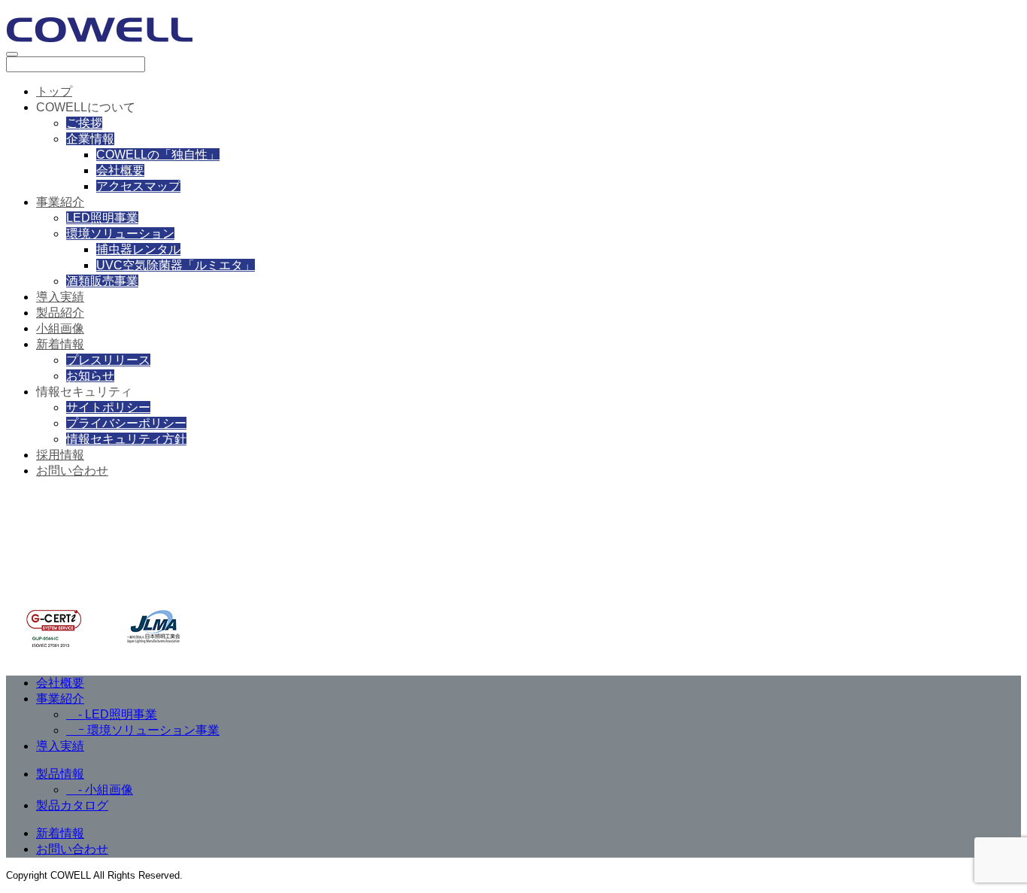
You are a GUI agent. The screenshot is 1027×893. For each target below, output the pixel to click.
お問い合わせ (72, 470)
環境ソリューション (120, 233)
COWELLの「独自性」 (158, 154)
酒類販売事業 (102, 281)
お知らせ (90, 375)
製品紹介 (60, 312)
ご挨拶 (84, 123)
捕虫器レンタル (138, 249)
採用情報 (60, 454)
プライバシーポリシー (126, 423)
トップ (54, 91)
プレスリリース (108, 360)
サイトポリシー (108, 407)
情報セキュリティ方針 (126, 439)
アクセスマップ (138, 186)
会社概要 (120, 170)
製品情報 (60, 773)
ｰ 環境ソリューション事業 (143, 730)
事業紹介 (60, 202)
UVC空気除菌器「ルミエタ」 (175, 265)
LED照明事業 (102, 217)
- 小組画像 (99, 789)
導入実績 (60, 296)
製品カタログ (72, 805)
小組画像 (60, 328)
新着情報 (60, 344)
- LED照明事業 (111, 714)
